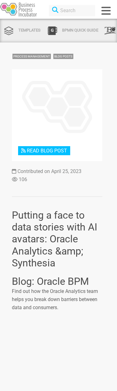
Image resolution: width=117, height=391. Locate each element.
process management (31, 56)
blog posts (63, 56)
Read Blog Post (46, 151)
